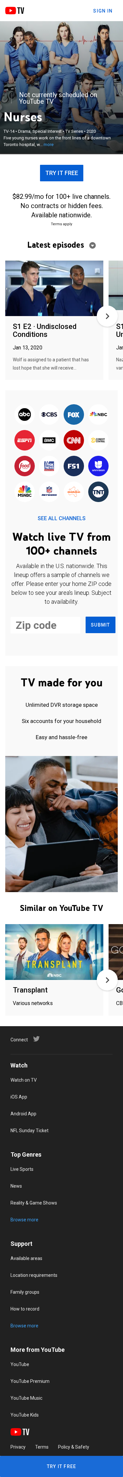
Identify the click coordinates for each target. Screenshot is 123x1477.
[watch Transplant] (54, 952)
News (16, 1186)
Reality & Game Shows (33, 1203)
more (48, 144)
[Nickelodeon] (74, 492)
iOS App (18, 1096)
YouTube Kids (24, 1415)
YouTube (19, 1364)
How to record (24, 1309)
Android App (23, 1113)
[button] (107, 316)
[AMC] (49, 440)
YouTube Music (26, 1398)
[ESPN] (24, 440)
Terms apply (61, 224)
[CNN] (74, 440)
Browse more (24, 1219)
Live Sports (21, 1169)
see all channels (62, 518)
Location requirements (33, 1275)
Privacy (18, 1447)
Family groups (24, 1292)
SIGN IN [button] (103, 11)
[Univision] (98, 466)
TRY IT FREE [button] (61, 172)
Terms (42, 1447)
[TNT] (98, 492)
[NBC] (98, 415)
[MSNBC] (24, 492)
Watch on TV (23, 1080)
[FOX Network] (74, 415)
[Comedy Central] (98, 440)
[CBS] (49, 415)
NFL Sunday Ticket (29, 1130)
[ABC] (24, 415)
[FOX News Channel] (49, 466)
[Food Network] (24, 466)
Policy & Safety (73, 1447)
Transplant (30, 990)
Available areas (26, 1258)
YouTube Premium (30, 1381)
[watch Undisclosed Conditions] (54, 289)
